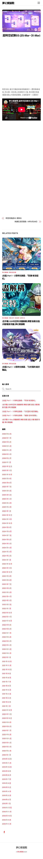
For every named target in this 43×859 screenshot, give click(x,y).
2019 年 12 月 (7, 759)
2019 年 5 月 (6, 787)
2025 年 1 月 (6, 511)
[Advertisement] (21, 60)
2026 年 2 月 (6, 458)
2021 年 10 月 (7, 669)
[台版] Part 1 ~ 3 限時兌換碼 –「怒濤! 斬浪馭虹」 (19, 400)
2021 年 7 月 (6, 682)
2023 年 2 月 (6, 604)
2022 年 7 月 (6, 633)
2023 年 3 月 (6, 600)
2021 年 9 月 (6, 673)
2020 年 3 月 (6, 747)
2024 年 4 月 (6, 548)
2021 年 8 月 (6, 678)
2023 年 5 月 (6, 592)
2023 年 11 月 (7, 568)
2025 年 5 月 (6, 495)
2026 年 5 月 (6, 446)
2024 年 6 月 (6, 539)
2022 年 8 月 (6, 629)
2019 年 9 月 (6, 771)
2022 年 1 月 (6, 657)
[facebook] (4, 832)
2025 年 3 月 (6, 503)
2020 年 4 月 (6, 743)
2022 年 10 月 (7, 621)
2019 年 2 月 (6, 799)
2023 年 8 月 (6, 580)
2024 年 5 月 (6, 543)
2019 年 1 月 (6, 803)
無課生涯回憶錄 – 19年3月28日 (26, 222)
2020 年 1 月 (6, 755)
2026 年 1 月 (6, 462)
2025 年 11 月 (7, 470)
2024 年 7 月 (6, 535)
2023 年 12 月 (7, 564)
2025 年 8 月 (6, 483)
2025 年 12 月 (7, 466)
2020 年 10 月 (7, 718)
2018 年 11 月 (6, 812)
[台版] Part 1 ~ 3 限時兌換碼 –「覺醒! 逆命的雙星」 (20, 415)
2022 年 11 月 (7, 617)
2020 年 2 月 (6, 751)
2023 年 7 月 (6, 584)
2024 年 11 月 (7, 519)
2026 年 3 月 (6, 454)
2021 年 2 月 (6, 702)
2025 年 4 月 (6, 499)
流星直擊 (17, 318)
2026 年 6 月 (6, 442)
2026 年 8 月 (6, 434)
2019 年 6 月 (6, 783)
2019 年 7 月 (6, 779)
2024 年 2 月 (6, 556)
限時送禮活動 (12, 272)
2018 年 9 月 (6, 820)
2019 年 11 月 (6, 763)
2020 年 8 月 (6, 726)
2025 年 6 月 (6, 491)
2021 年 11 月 (6, 665)
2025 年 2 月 (6, 507)
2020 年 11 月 (7, 714)
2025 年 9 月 (6, 478)
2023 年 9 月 (6, 576)
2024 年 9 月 (6, 527)
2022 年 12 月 (7, 613)
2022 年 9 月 (6, 625)
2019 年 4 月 (6, 791)
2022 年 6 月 (6, 637)
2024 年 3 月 (6, 552)
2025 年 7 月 (6, 487)
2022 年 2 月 (6, 653)
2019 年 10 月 (7, 767)
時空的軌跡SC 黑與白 (14, 218)
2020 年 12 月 (7, 710)
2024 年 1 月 (6, 560)
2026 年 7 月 (6, 438)
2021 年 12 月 (7, 661)
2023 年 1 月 (6, 608)
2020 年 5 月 (6, 738)
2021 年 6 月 (6, 686)
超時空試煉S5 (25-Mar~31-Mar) (21, 35)
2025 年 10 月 (7, 474)
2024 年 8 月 (6, 531)
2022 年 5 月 (6, 641)
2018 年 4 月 (6, 824)
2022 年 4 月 (6, 645)
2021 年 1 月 (6, 706)
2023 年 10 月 (7, 572)
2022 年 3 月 (6, 649)
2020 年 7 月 (6, 730)
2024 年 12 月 (7, 515)
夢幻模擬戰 (5, 272)
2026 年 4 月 (6, 450)
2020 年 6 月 (6, 734)
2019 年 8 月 (6, 775)
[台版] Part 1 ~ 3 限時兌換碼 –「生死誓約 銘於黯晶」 (20, 411)
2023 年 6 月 (6, 588)
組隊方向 (22, 318)
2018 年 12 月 (7, 808)
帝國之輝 (11, 318)
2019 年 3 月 (6, 795)
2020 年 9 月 (6, 722)
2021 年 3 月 (6, 698)
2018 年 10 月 (7, 816)
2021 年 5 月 (6, 690)
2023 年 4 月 (6, 596)
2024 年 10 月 (7, 523)
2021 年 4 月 (6, 694)
